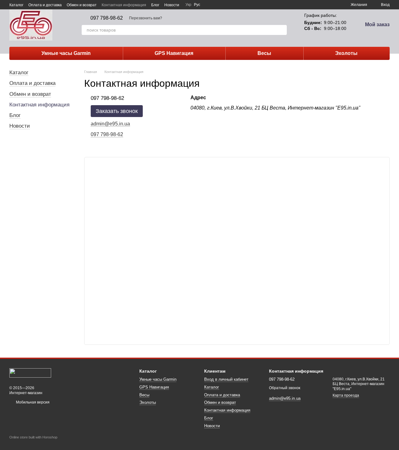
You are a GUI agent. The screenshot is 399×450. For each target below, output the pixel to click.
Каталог (16, 5)
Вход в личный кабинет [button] (226, 379)
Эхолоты (346, 53)
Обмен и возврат (82, 5)
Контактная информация (124, 5)
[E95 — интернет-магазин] (30, 372)
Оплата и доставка (45, 5)
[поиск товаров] (282, 30)
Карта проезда (346, 395)
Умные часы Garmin (66, 53)
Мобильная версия (32, 402)
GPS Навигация (174, 53)
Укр (188, 5)
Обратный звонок (284, 388)
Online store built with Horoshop (33, 437)
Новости (171, 5)
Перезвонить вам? (145, 18)
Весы (264, 53)
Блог (155, 5)
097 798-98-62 (106, 18)
